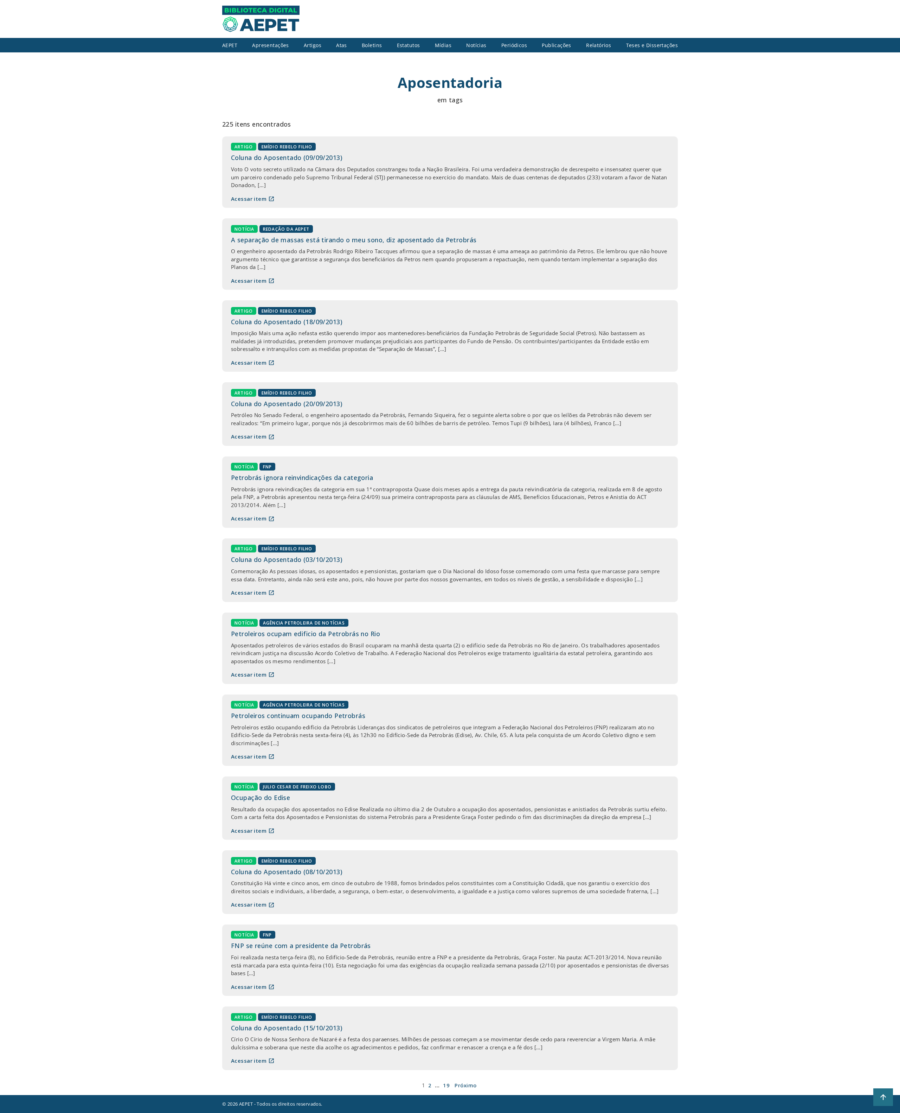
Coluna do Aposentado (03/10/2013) (286, 559)
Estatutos (408, 45)
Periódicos (514, 45)
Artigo (243, 147)
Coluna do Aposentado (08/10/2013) (286, 872)
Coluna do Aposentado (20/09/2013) (286, 403)
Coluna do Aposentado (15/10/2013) (286, 1028)
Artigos (312, 45)
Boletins (372, 45)
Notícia (244, 229)
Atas (341, 45)
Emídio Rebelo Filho (287, 147)
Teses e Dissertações (652, 45)
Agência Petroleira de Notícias (304, 623)
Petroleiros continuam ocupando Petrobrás (298, 715)
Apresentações (270, 45)
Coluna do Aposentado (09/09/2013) (286, 157)
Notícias (476, 45)
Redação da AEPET (286, 229)
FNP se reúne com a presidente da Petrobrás (301, 945)
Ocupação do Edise (260, 797)
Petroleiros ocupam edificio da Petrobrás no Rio (305, 633)
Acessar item (253, 199)
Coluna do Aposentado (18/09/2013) (286, 322)
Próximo (465, 1085)
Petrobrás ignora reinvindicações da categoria (302, 477)
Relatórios (598, 45)
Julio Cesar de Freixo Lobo (297, 787)
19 (446, 1085)
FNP (267, 467)
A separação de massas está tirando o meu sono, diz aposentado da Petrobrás (353, 240)
